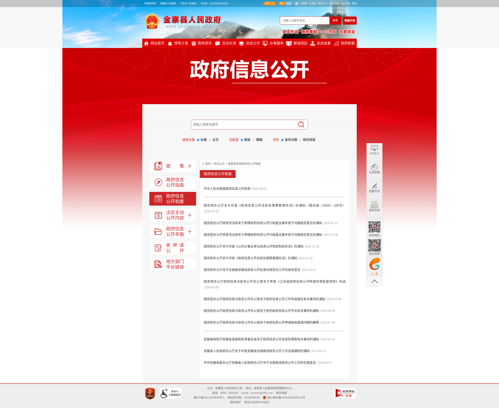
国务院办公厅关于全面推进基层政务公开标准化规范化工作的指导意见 (252, 269)
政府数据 (348, 43)
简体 (282, 3)
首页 (208, 163)
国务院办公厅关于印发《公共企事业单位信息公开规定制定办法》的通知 (253, 246)
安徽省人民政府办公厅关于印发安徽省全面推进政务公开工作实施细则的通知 (257, 351)
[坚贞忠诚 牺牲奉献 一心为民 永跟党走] (318, 31)
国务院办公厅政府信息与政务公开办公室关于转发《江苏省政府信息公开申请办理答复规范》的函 (275, 281)
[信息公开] (258, 71)
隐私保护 (235, 402)
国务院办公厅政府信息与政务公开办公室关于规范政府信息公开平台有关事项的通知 (261, 310)
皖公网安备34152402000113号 (286, 397)
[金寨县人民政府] (183, 21)
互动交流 (229, 43)
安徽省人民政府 (168, 3)
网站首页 (157, 43)
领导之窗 (269, 3)
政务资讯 (205, 43)
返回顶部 (374, 281)
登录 (354, 3)
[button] (312, 3)
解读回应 (301, 43)
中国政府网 (150, 3)
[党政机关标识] (150, 393)
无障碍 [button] (303, 3)
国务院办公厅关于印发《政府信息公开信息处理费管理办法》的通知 (250, 258)
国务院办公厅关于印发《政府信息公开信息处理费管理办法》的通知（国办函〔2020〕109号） (275, 205)
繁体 (289, 3)
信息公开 (253, 43)
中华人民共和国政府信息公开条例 (227, 188)
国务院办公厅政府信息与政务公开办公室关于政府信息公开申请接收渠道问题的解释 (261, 322)
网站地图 (334, 3)
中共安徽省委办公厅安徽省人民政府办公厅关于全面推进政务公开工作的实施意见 (260, 362)
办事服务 (277, 43)
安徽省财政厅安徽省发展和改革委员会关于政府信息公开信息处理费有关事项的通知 (261, 339)
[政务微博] (374, 244)
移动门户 (322, 3)
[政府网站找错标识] (345, 392)
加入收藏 (345, 3)
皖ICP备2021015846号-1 (209, 397)
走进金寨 (324, 43)
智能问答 (349, 20)
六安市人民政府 (188, 3)
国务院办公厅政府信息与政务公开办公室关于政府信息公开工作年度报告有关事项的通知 (264, 299)
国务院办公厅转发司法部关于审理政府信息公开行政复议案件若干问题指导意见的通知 (263, 223)
